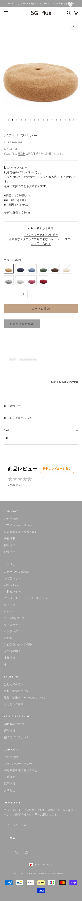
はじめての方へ (13, 684)
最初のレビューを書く (57, 469)
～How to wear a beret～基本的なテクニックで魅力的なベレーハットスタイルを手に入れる (41, 239)
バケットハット (13, 585)
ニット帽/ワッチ (14, 618)
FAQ (7, 438)
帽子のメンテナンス (16, 737)
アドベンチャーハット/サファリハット (28, 598)
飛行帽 (8, 638)
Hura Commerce (70, 382)
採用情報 (9, 545)
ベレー (8, 611)
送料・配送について (16, 691)
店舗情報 (9, 731)
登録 (13, 838)
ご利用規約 (11, 519)
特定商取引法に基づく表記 (20, 532)
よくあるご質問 (13, 704)
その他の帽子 (12, 651)
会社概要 (9, 539)
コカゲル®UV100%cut (17, 572)
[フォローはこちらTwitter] (16, 852)
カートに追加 (41, 308)
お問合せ (9, 552)
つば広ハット (12, 578)
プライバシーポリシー (18, 525)
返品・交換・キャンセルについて (25, 697)
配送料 (21, 154)
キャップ (9, 605)
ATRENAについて (14, 724)
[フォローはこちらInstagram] (27, 852)
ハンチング (11, 631)
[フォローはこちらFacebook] (6, 852)
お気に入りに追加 (22, 324)
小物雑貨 (9, 658)
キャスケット (12, 625)
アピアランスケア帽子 (18, 645)
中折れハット (12, 592)
